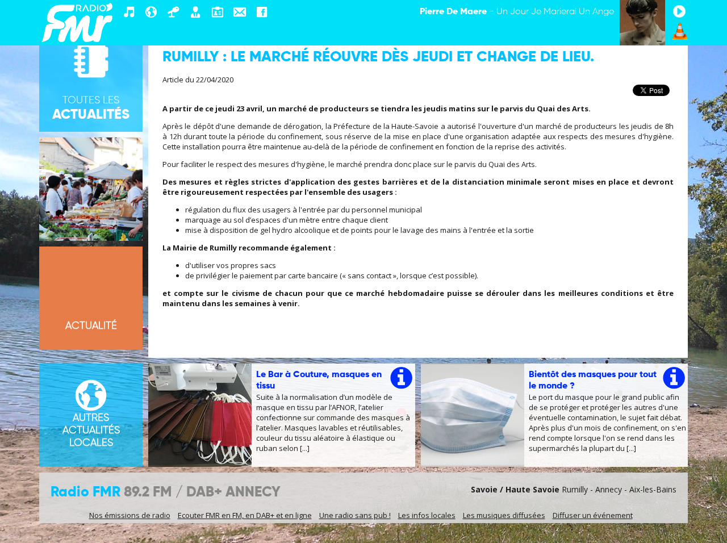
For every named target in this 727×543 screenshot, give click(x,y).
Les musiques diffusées (504, 515)
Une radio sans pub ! (355, 515)
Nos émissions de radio (129, 515)
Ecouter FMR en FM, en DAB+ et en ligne (245, 515)
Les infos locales (427, 515)
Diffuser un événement (593, 515)
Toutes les (90, 108)
